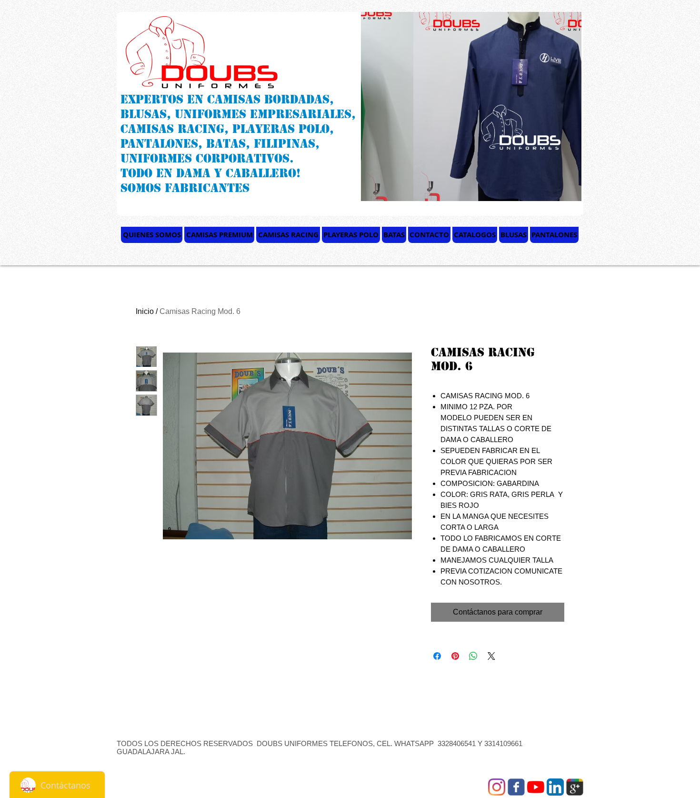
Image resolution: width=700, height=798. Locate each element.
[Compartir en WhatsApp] (473, 656)
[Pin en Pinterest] (455, 656)
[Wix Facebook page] (516, 787)
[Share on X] (491, 656)
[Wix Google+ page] (574, 787)
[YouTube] (535, 787)
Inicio (145, 311)
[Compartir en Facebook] (437, 656)
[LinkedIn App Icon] (555, 787)
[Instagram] (496, 787)
